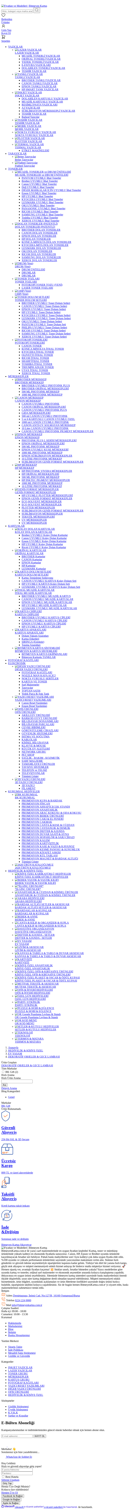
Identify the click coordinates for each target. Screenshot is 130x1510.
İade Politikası (15, 1349)
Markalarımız (15, 1326)
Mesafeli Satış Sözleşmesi (22, 1352)
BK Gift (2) (11, 1071)
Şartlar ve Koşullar (18, 1415)
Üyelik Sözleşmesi (18, 1409)
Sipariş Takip (15, 1346)
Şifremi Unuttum (10, 1479)
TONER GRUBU (18, 1373)
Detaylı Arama (9, 1088)
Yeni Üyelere (20, 2)
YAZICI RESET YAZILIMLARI (26, 1385)
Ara (4, 1085)
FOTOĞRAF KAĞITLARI (23, 1382)
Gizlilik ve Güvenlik (19, 1356)
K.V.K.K (13, 1412)
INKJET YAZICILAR (20, 1367)
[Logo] (24, 5)
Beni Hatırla (11, 1476)
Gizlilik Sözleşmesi (18, 1406)
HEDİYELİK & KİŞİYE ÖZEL (25, 1395)
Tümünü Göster (30, 776)
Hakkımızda (14, 1323)
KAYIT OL (40, 1436)
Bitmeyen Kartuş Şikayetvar (16, 1244)
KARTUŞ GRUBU (19, 1379)
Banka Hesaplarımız (19, 1335)
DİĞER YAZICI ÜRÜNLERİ (24, 1388)
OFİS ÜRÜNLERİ (18, 1391)
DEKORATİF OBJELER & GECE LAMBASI (34, 1056)
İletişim (12, 1332)
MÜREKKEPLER (18, 1376)
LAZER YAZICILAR (20, 1370)
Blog (10, 1329)
